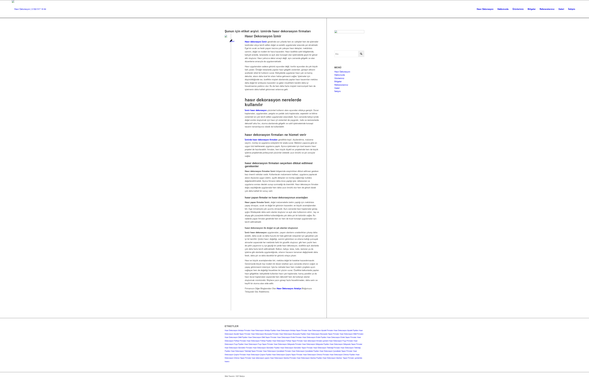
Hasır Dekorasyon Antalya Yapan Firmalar (292, 330)
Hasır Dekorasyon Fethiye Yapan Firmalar (287, 341)
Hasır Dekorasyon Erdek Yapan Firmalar (341, 337)
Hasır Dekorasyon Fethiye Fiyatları (259, 341)
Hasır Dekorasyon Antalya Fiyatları (263, 330)
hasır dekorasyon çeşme (260, 358)
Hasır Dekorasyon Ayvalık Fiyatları (346, 330)
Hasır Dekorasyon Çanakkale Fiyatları (305, 351)
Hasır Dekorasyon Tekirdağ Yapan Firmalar (246, 351)
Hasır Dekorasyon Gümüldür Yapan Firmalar (296, 347)
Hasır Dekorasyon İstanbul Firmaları (283, 358)
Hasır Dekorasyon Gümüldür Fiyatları (266, 347)
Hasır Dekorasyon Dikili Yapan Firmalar (262, 337)
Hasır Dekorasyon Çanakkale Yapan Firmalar (336, 351)
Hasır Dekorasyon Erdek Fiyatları (314, 337)
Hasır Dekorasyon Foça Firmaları (341, 341)
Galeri (337, 88)
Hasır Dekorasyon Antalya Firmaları (237, 330)
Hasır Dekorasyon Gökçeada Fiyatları (315, 344)
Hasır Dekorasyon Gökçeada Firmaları (288, 344)
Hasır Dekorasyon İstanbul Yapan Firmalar (338, 358)
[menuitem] (485, 9)
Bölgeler (338, 81)
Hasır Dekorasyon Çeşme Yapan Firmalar (287, 354)
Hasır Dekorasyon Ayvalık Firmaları (320, 330)
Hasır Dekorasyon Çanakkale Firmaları (277, 351)
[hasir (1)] (29, 9)
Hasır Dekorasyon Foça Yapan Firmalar (258, 344)
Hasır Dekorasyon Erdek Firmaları (289, 337)
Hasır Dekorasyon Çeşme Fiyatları (259, 354)
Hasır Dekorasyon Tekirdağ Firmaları (326, 347)
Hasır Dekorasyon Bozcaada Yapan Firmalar (323, 334)
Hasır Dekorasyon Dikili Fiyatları (236, 337)
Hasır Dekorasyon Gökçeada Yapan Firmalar (346, 344)
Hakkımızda (339, 74)
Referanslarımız (341, 84)
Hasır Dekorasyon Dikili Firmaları (351, 334)
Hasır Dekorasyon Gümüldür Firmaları (238, 347)
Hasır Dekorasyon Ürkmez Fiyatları (342, 354)
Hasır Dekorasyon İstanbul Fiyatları (309, 358)
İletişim (337, 91)
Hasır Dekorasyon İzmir (263, 36)
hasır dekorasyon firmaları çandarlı (316, 341)
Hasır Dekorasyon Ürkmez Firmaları (316, 354)
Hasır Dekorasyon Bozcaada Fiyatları (292, 334)
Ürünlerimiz (339, 78)
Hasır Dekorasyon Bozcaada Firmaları (265, 334)
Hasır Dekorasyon (342, 71)
